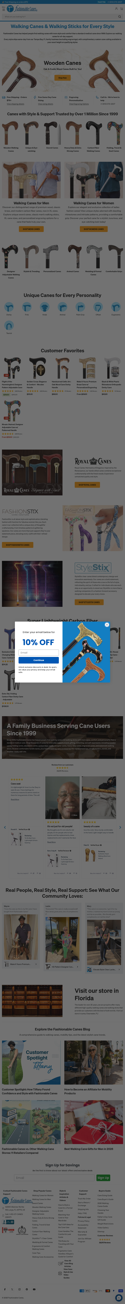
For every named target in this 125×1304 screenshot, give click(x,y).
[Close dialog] (107, 625)
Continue (38, 660)
